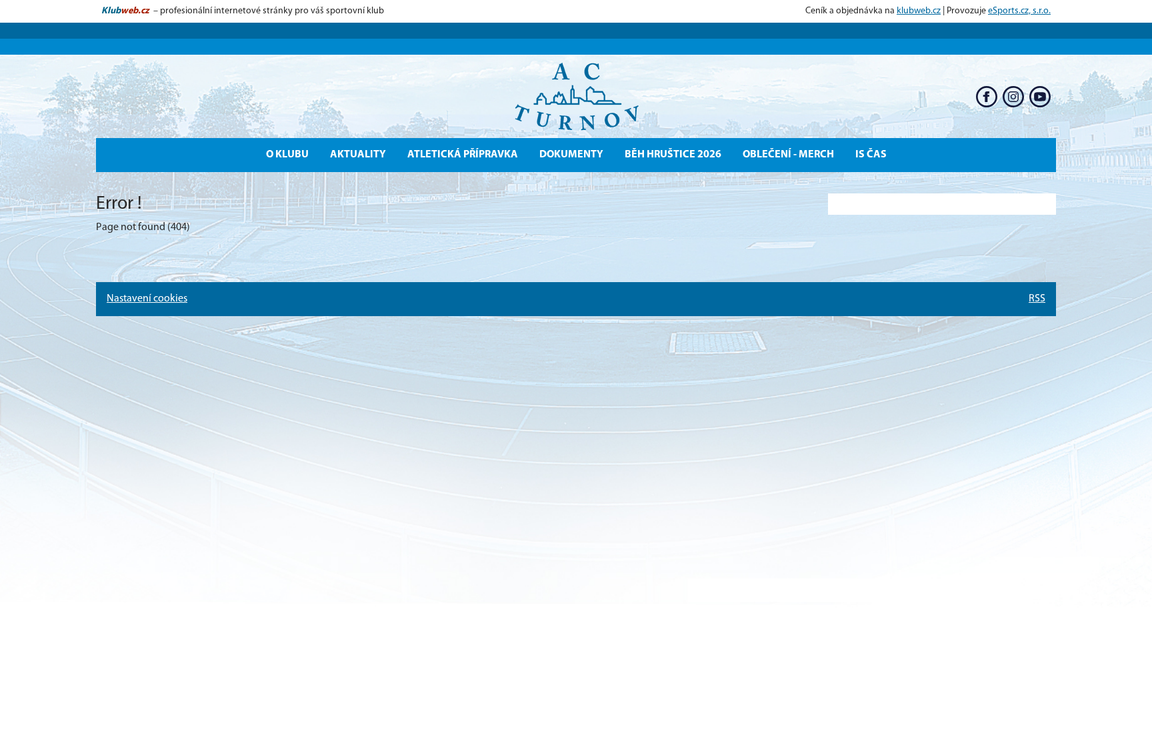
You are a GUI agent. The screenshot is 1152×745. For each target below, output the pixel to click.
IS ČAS (871, 154)
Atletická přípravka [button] (462, 154)
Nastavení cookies (147, 298)
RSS (1037, 298)
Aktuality (358, 154)
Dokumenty (571, 154)
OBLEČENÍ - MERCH (788, 154)
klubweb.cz (919, 11)
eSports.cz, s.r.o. (1019, 11)
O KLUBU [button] (287, 154)
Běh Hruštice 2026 (673, 154)
